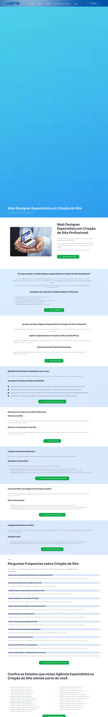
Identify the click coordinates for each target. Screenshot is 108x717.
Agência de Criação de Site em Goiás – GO (21, 702)
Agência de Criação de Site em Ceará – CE (21, 696)
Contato (49, 4)
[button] (93, 3)
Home (33, 4)
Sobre (40, 4)
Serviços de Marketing (62, 4)
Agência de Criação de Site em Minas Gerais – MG (23, 709)
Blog (76, 4)
